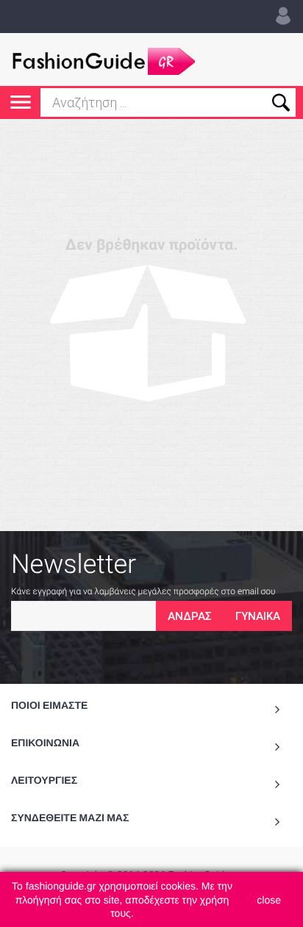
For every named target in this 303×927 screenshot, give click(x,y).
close (269, 900)
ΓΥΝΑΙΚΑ (257, 616)
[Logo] (103, 59)
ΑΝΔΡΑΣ (190, 616)
